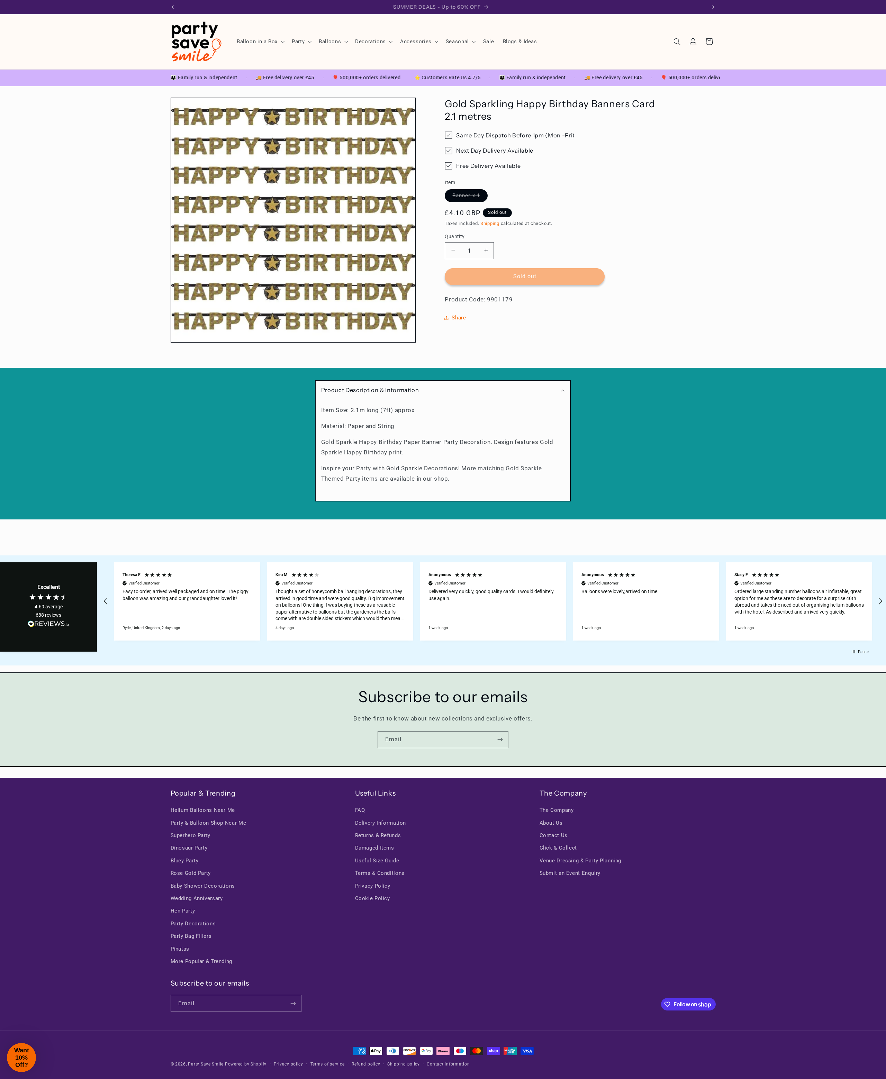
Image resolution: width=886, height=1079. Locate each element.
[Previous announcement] (172, 7)
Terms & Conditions (380, 873)
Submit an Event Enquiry (570, 873)
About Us (551, 823)
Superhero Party (190, 835)
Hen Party (183, 911)
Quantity (454, 236)
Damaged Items (374, 848)
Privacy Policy (372, 886)
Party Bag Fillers (191, 936)
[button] (259, 41)
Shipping (489, 223)
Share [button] (459, 317)
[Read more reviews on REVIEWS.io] (48, 625)
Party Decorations (193, 924)
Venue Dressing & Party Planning (581, 861)
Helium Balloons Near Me (203, 810)
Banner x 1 (470, 197)
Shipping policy (403, 1064)
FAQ (360, 810)
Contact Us (554, 835)
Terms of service (327, 1064)
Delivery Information (380, 823)
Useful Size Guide (377, 861)
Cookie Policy (372, 898)
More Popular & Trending (202, 961)
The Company (557, 810)
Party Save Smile (206, 1064)
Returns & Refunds (378, 835)
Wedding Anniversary (197, 898)
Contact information (448, 1064)
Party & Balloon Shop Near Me (208, 823)
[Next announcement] (713, 7)
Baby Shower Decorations (203, 886)
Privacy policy (288, 1064)
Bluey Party (185, 861)
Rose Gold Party (191, 873)
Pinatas (180, 949)
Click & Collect (558, 848)
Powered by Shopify (245, 1064)
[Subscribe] (500, 739)
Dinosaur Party (189, 848)
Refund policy (366, 1064)
